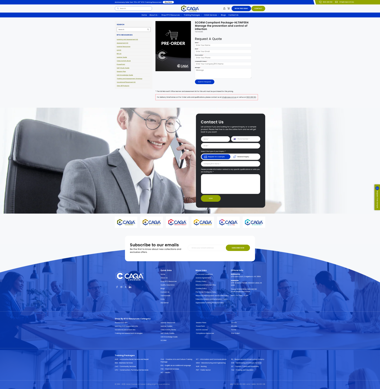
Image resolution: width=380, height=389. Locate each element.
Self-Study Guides (167, 333)
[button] (229, 8)
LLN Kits (234, 322)
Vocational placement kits (125, 330)
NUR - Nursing (201, 366)
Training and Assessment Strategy (129, 79)
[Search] (118, 8)
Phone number (199, 55)
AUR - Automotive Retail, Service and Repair (132, 359)
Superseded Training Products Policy (210, 303)
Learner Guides (166, 326)
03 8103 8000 (242, 289)
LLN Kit (119, 50)
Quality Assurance (168, 285)
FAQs (163, 299)
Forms (233, 330)
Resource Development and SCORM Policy (212, 295)
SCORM (163, 340)
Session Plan (121, 71)
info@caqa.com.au (346, 2)
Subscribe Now (238, 248)
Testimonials (165, 295)
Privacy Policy (201, 281)
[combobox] (133, 8)
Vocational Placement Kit (126, 82)
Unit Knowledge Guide (125, 75)
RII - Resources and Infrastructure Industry (247, 359)
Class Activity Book (124, 61)
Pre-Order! (235, 333)
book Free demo (241, 8)
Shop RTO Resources (169, 281)
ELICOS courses (202, 330)
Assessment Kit (122, 43)
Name (197, 42)
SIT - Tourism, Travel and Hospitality (245, 366)
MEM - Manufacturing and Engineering (211, 363)
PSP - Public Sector (203, 370)
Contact (258, 8)
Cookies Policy (201, 288)
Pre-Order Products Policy (206, 292)
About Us (164, 278)
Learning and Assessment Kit (127, 39)
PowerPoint (121, 64)
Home (163, 274)
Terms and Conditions (204, 274)
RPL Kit (119, 54)
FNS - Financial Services (170, 369)
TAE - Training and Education (242, 370)
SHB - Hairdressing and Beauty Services (246, 363)
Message (197, 67)
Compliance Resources (205, 333)
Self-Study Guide (123, 68)
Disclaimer (165, 303)
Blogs (163, 288)
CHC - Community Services (125, 366)
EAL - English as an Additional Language (176, 365)
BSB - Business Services (124, 363)
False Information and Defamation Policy (211, 299)
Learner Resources (123, 46)
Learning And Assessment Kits (126, 326)
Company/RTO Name (201, 61)
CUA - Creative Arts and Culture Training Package (176, 360)
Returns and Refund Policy (206, 285)
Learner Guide (122, 57)
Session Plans (201, 322)
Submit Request (204, 82)
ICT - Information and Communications (211, 359)
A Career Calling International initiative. (154, 384)
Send (211, 198)
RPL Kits (234, 326)
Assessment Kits (121, 322)
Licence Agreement (203, 278)
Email (197, 49)
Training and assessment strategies (128, 333)
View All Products (123, 86)
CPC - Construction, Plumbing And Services (131, 370)
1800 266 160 (327, 2)
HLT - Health (165, 372)
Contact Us (165, 292)
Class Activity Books (168, 330)
